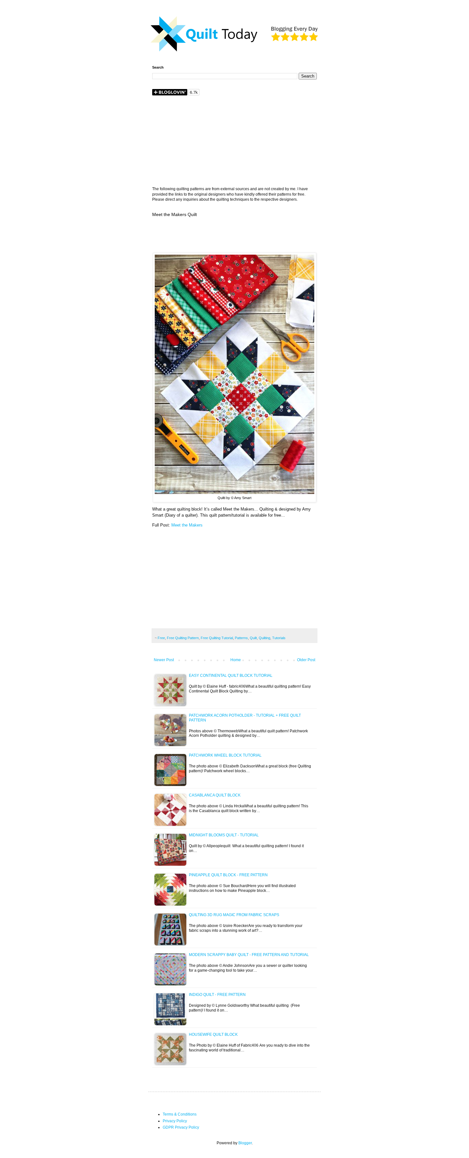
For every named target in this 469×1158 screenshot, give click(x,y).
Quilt (253, 638)
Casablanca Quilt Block (215, 795)
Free (161, 638)
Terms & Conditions (180, 1114)
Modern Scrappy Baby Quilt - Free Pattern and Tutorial (249, 955)
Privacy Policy (175, 1121)
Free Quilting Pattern (183, 638)
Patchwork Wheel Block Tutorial (225, 755)
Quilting (264, 638)
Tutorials (279, 638)
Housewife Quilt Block (213, 1034)
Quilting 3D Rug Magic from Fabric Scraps (234, 915)
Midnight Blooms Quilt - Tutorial (224, 835)
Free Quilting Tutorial (217, 638)
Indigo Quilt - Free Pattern (217, 994)
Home (235, 660)
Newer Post (164, 660)
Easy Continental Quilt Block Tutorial (230, 675)
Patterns (241, 638)
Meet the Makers (187, 525)
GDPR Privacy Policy (181, 1127)
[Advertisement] (234, 141)
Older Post (306, 660)
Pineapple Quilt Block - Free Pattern (228, 875)
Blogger (245, 1143)
